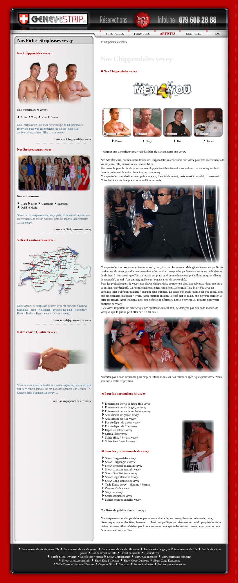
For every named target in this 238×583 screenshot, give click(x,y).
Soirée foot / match (116, 441)
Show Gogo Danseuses (118, 480)
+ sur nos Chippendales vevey (72, 139)
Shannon (62, 203)
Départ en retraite (115, 430)
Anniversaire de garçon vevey (122, 415)
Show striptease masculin (120, 465)
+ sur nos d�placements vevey (72, 320)
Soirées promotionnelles (119, 499)
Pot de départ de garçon (118, 422)
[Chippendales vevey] (54, 106)
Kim (44, 117)
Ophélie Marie (29, 207)
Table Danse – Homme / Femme (75, 564)
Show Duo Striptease (117, 473)
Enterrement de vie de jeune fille (40, 549)
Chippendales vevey (115, 42)
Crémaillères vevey (116, 433)
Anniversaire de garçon (156, 549)
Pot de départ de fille (104, 553)
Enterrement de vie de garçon (122, 407)
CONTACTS (193, 33)
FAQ (217, 33)
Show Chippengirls (116, 461)
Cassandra (47, 203)
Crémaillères (152, 553)
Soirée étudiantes (115, 495)
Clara (24, 203)
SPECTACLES (115, 33)
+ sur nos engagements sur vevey (70, 401)
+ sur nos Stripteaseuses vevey (72, 229)
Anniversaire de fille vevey (120, 418)
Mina (34, 203)
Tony (34, 117)
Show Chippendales (116, 458)
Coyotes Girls (113, 488)
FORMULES (142, 33)
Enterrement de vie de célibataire (120, 549)
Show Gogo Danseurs (117, 477)
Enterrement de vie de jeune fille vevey (127, 403)
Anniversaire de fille (185, 549)
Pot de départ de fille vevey (121, 426)
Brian (24, 117)
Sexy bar (110, 492)
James (54, 117)
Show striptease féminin (76, 560)
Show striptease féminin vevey (123, 469)
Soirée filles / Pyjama (117, 437)
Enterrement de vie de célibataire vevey (127, 411)
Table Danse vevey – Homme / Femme (127, 484)
